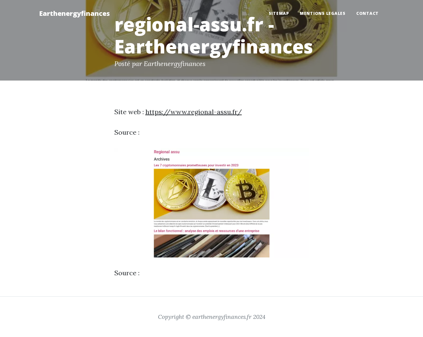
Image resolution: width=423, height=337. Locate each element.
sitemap (279, 13)
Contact (367, 13)
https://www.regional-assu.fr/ (193, 112)
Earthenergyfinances (74, 13)
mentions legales (323, 13)
